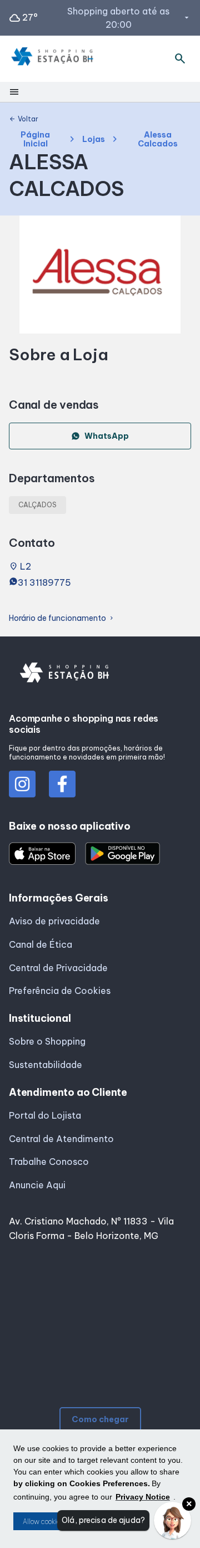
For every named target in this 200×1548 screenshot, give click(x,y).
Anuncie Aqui (37, 1185)
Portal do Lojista (45, 1115)
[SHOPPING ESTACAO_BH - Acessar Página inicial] (52, 58)
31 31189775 (44, 582)
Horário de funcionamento (62, 618)
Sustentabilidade (45, 1064)
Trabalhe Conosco (49, 1161)
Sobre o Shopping (47, 1041)
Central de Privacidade (58, 967)
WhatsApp (106, 436)
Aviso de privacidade (54, 921)
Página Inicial (35, 139)
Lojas (93, 139)
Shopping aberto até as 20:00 (129, 18)
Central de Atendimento (61, 1138)
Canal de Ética (40, 944)
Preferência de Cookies (60, 990)
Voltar (23, 119)
